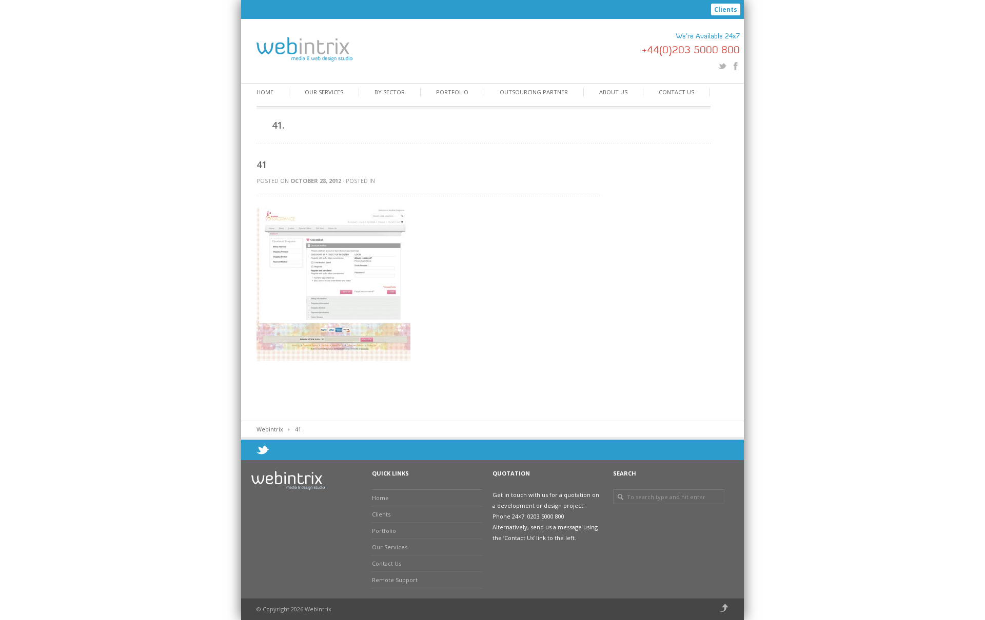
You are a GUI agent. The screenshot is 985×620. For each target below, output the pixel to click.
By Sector (390, 92)
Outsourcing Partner (534, 92)
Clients (725, 9)
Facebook (736, 66)
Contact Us (676, 92)
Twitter (722, 66)
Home (265, 92)
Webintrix (270, 429)
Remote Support (395, 580)
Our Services (324, 92)
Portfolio (452, 92)
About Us (613, 92)
